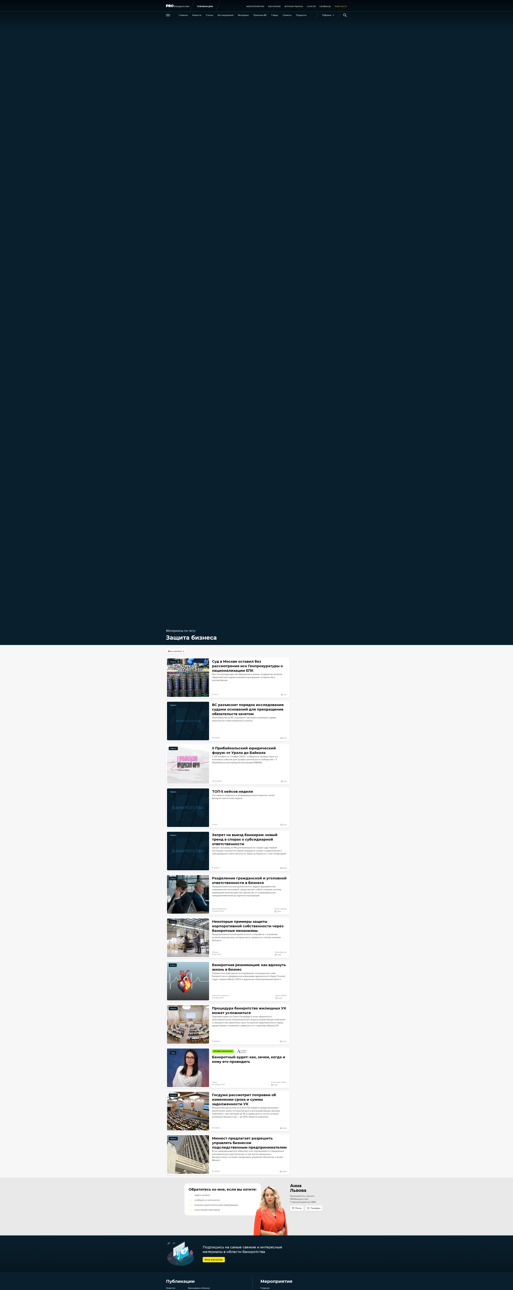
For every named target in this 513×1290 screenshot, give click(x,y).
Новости (170, 1288)
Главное (265, 1288)
